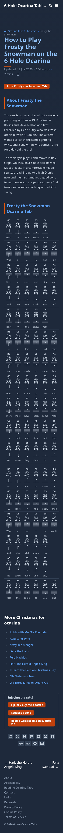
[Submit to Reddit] (38, 736)
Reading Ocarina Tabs (18, 788)
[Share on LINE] (42, 743)
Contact (9, 792)
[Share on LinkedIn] (10, 736)
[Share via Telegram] (35, 743)
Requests (10, 802)
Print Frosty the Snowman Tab (27, 86)
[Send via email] (21, 743)
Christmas (31, 31)
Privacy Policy (13, 807)
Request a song (21, 712)
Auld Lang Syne (20, 639)
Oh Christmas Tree (22, 676)
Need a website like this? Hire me (31, 722)
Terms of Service (15, 817)
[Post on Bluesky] (24, 736)
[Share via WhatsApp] (28, 743)
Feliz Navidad (18, 657)
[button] (8, 229)
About (8, 778)
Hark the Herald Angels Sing (28, 664)
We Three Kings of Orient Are (29, 683)
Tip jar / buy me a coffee (27, 705)
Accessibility (12, 783)
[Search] (50, 5)
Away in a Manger (21, 645)
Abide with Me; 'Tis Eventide (28, 632)
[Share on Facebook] (52, 736)
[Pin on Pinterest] (45, 736)
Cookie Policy (13, 812)
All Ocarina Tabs (13, 31)
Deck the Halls (19, 651)
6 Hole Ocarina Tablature (26, 5)
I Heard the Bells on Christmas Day (33, 670)
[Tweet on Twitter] (17, 736)
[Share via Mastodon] (31, 736)
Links (7, 797)
